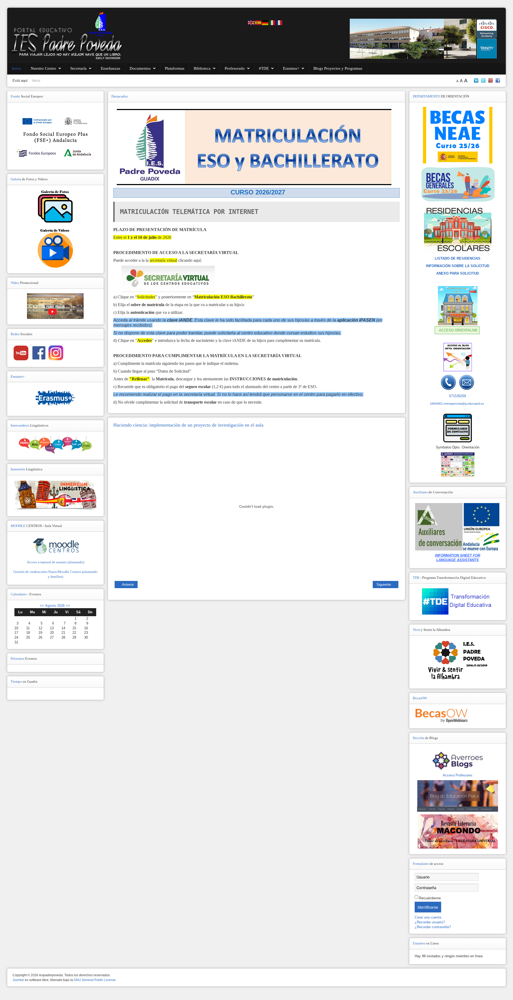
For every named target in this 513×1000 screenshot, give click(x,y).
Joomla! (18, 980)
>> (67, 606)
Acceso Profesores (457, 775)
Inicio (16, 68)
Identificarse (428, 907)
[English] (251, 22)
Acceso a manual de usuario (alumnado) (55, 562)
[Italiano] (272, 22)
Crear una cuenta (428, 917)
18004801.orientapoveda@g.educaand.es (457, 403)
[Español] (258, 22)
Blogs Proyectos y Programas (337, 68)
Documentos (140, 68)
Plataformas (174, 68)
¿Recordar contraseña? (433, 927)
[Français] (279, 22)
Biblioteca (202, 68)
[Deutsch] (265, 22)
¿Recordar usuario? (430, 922)
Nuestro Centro (43, 68)
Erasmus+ (291, 68)
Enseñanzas (110, 68)
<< (42, 606)
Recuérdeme (430, 898)
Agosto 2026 (55, 606)
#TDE (264, 68)
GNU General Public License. (95, 980)
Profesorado (235, 68)
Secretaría (78, 68)
